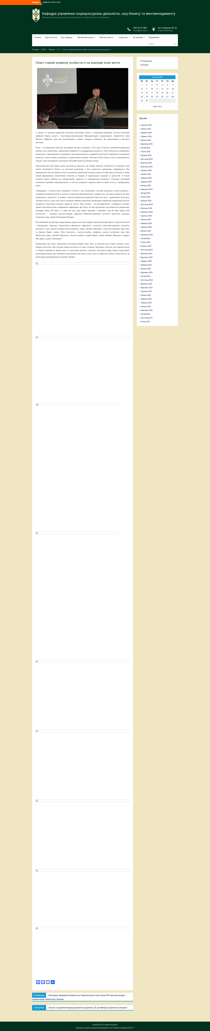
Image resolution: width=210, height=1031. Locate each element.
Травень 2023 (146, 265)
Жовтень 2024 (146, 208)
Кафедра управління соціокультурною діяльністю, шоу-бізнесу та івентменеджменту (108, 13)
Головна (37, 37)
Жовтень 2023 (146, 254)
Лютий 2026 (145, 148)
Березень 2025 (147, 189)
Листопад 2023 (147, 250)
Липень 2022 (146, 295)
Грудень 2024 (146, 201)
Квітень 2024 (146, 231)
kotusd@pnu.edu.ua (140, 30)
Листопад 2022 (147, 280)
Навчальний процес (85, 37)
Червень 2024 (146, 223)
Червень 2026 (146, 133)
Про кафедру (66, 37)
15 (142, 93)
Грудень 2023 (146, 246)
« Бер (155, 106)
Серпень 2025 (146, 170)
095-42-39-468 (140, 28)
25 (157, 97)
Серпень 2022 (146, 291)
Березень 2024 (147, 235)
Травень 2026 (146, 136)
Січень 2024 (145, 242)
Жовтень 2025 (146, 163)
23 (147, 97)
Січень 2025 (145, 197)
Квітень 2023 (146, 269)
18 (157, 93)
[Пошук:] (163, 44)
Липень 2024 (146, 220)
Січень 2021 (145, 322)
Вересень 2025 (147, 167)
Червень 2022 (146, 299)
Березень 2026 (147, 144)
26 (162, 97)
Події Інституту (51, 37)
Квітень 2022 (146, 306)
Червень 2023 (146, 261)
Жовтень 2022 (146, 284)
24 (152, 97)
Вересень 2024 (147, 212)
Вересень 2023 (147, 257)
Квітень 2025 (146, 186)
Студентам (123, 37)
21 (173, 93)
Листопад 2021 (147, 318)
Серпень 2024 (146, 216)
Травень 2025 (146, 182)
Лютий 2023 (145, 276)
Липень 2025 (146, 174)
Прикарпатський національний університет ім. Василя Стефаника (102, 1028)
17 (152, 93)
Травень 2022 (146, 303)
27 (167, 97)
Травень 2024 (146, 227)
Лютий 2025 (145, 193)
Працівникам (153, 37)
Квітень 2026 (146, 140)
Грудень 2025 (146, 155)
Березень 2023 (147, 272)
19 (162, 93)
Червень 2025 (146, 178)
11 (157, 89)
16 (147, 93)
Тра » (160, 106)
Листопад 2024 (147, 204)
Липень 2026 (146, 129)
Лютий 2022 (145, 314)
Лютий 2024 (145, 238)
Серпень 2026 (146, 125)
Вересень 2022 (147, 288)
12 (162, 89)
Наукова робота (106, 37)
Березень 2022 (147, 310)
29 (142, 101)
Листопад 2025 (147, 159)
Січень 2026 (145, 152)
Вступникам (138, 37)
